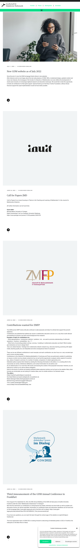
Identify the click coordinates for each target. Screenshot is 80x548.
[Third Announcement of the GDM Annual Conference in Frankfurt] (40, 447)
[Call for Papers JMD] (40, 148)
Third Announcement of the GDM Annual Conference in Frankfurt (36, 495)
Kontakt (32, 5)
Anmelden (58, 5)
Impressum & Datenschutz (62, 545)
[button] (77, 528)
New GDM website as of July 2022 (24, 71)
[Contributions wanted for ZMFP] (40, 278)
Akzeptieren (45, 541)
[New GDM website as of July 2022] (40, 37)
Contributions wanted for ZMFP (23, 325)
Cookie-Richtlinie (52, 545)
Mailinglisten (48, 5)
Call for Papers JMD (17, 195)
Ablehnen (57, 541)
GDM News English (25, 66)
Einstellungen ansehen (71, 541)
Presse (39, 5)
